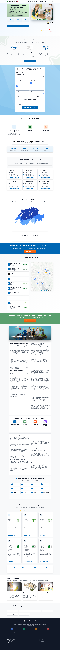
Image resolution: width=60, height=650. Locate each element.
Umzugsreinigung (12, 610)
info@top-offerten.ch (11, 639)
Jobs (45, 1)
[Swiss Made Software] (50, 30)
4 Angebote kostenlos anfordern (30, 107)
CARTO (52, 290)
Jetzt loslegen (18, 25)
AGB (23, 643)
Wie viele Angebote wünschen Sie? (30, 99)
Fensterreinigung (12, 614)
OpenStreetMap (45, 290)
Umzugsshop (41, 639)
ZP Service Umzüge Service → (28, 561)
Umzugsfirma (32, 1)
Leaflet (41, 290)
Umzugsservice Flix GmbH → (12, 561)
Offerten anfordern (30, 60)
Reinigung (24, 610)
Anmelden (49, 1)
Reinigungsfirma (39, 1)
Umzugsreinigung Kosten (24, 614)
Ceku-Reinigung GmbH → (11, 535)
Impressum (25, 640)
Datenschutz (25, 642)
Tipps (28, 1)
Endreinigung (36, 610)
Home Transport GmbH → (43, 535)
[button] (46, 272)
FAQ (23, 639)
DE (52, 1)
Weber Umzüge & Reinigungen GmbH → (45, 561)
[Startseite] (7, 34)
